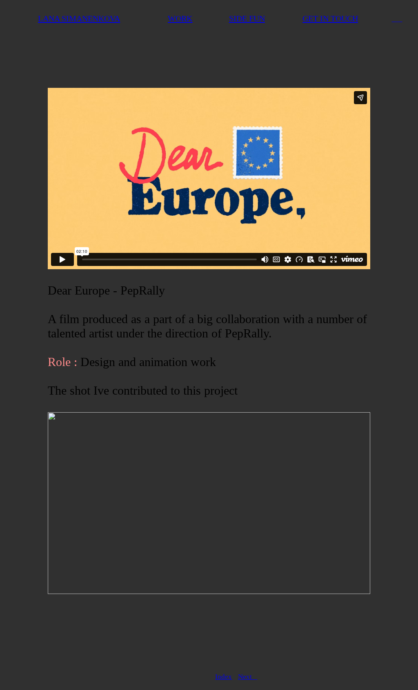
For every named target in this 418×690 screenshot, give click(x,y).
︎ (394, 19)
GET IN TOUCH (330, 18)
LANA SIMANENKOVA (79, 18)
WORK (180, 18)
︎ (399, 19)
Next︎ (247, 677)
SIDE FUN (247, 18)
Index (223, 677)
